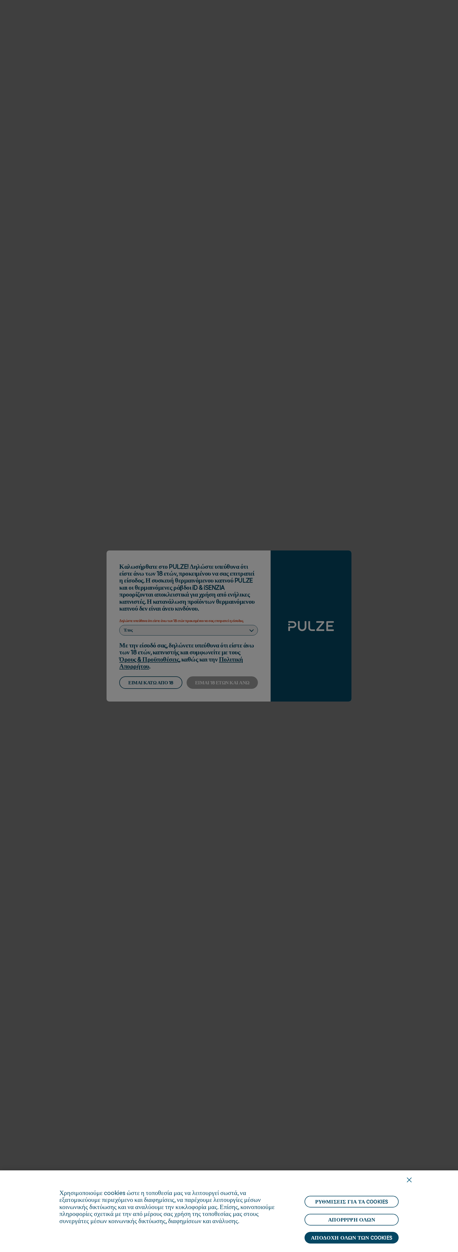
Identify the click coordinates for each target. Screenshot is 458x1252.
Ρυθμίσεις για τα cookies (351, 1202)
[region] (229, 1211)
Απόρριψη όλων (351, 1220)
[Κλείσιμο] (409, 1180)
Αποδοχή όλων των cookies (351, 1238)
